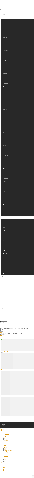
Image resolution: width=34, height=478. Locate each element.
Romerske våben (6, 83)
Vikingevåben (5, 76)
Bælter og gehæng (6, 451)
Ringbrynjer (5, 194)
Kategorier (2, 17)
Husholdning (5, 158)
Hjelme (4, 119)
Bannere (5, 181)
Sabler (4, 27)
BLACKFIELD (4, 237)
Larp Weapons (5, 122)
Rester (4, 461)
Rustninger (5, 448)
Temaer (3, 86)
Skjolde (5, 132)
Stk (1, 330)
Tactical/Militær (5, 73)
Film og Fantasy (5, 63)
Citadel (3, 240)
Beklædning (4, 168)
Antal (0, 330)
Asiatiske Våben (5, 438)
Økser (4, 432)
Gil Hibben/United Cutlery (5, 253)
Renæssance (5, 109)
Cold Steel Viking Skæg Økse (4, 369)
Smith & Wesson (4, 230)
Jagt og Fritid (2, 217)
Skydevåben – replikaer (6, 40)
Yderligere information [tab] (2, 335)
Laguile (3, 266)
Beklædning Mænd (6, 171)
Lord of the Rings (5, 442)
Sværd (4, 24)
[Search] (2, 308)
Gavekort (5, 453)
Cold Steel (4, 467)
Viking (4, 96)
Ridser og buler (5, 214)
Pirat (4, 99)
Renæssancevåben (6, 440)
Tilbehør (5, 135)
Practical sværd (5, 47)
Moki (3, 471)
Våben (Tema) (4, 60)
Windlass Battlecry (6, 50)
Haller (3, 469)
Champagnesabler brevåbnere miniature (8, 142)
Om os (2, 276)
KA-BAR (3, 263)
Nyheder (3, 204)
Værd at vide (2, 423)
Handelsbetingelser (3, 424)
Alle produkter (3, 14)
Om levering (2, 425)
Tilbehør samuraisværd (6, 145)
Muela (3, 273)
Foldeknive (4, 250)
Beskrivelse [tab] (1, 332)
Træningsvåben (5, 37)
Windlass (4, 227)
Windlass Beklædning (6, 178)
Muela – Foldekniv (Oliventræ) (4, 351)
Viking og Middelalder (6, 155)
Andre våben (5, 436)
